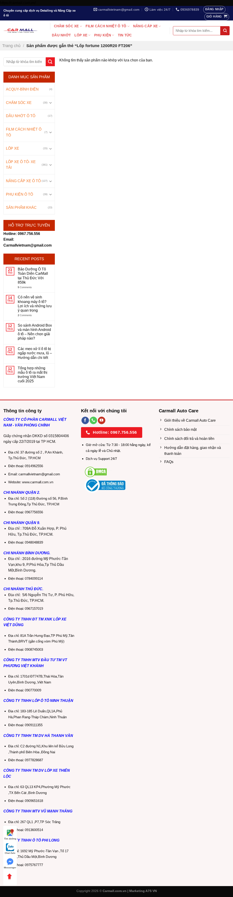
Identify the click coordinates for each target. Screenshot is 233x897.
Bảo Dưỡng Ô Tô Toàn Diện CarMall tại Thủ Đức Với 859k (33, 275)
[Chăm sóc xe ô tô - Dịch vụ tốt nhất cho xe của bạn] (20, 31)
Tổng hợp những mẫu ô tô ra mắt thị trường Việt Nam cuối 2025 (32, 374)
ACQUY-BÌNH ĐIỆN (22, 89)
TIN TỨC (125, 35)
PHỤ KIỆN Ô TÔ (19, 194)
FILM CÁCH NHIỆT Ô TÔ (106, 26)
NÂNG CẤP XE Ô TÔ (23, 181)
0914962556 (34, 466)
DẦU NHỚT (61, 35)
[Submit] (225, 30)
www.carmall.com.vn (37, 482)
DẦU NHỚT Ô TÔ (20, 116)
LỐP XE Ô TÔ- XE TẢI (21, 165)
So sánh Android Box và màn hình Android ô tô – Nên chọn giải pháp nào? (35, 331)
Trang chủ (11, 45)
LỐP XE (80, 35)
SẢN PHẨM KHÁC (21, 207)
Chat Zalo (10, 853)
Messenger (10, 867)
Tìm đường (10, 838)
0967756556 (34, 512)
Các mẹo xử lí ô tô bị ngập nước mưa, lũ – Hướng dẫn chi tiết (35, 353)
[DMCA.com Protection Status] (95, 472)
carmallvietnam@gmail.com (39, 474)
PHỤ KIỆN (102, 35)
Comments (25, 287)
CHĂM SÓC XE (66, 26)
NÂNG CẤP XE (145, 26)
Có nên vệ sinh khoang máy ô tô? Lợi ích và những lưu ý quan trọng (35, 303)
